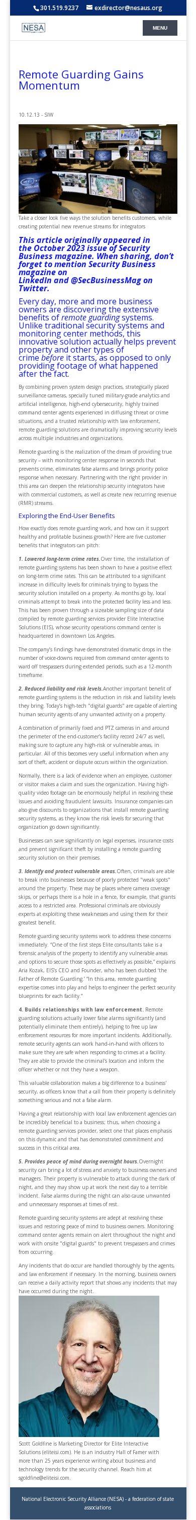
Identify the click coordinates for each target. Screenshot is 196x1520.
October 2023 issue (70, 248)
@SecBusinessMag (106, 280)
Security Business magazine (84, 252)
